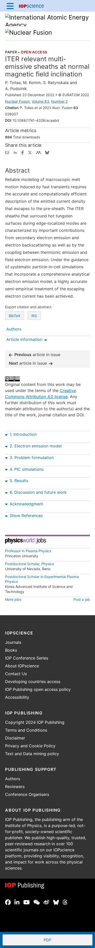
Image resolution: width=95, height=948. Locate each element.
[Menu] (10, 6)
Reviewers (15, 786)
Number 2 (59, 101)
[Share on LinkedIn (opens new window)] (15, 152)
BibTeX (14, 316)
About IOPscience (22, 665)
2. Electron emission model (36, 445)
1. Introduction (23, 434)
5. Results (19, 480)
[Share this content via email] (7, 152)
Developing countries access (32, 681)
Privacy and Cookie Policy (30, 745)
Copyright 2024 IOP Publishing (34, 722)
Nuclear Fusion (17, 101)
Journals (13, 642)
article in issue (37, 354)
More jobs (13, 599)
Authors (12, 778)
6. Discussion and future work (38, 492)
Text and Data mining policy (32, 753)
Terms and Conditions (26, 730)
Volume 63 (40, 101)
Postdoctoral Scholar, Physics (29, 564)
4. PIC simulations (27, 469)
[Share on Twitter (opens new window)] (30, 152)
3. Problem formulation (32, 457)
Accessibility (17, 697)
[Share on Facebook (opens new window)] (22, 152)
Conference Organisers (27, 794)
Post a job (81, 599)
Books (11, 650)
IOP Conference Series (26, 658)
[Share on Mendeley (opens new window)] (38, 152)
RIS (34, 316)
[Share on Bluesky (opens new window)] (47, 152)
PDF (66, 940)
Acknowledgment (26, 503)
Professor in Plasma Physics (28, 551)
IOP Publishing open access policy (38, 689)
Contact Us (16, 673)
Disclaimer (15, 737)
